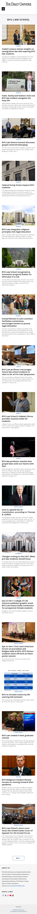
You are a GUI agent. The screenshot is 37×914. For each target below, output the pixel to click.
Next (18, 858)
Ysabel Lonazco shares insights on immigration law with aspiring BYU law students (18, 51)
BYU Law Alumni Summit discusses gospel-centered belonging (18, 143)
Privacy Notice (13, 911)
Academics (18, 553)
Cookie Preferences (22, 911)
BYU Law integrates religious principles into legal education (16, 230)
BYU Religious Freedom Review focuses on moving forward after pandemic (17, 782)
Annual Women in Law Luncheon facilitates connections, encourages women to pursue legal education (17, 322)
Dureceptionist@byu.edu (17, 886)
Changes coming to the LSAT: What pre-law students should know (18, 557)
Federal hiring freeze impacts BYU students (18, 186)
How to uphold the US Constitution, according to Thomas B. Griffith (18, 512)
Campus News (19, 691)
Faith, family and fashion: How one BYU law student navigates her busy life (18, 98)
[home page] (18, 4)
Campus (18, 46)
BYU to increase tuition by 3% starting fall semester (16, 695)
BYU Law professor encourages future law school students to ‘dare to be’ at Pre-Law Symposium (18, 372)
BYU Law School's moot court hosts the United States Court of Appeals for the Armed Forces (17, 830)
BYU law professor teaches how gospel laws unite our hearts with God (18, 463)
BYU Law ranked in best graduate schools (17, 736)
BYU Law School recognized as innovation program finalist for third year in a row (17, 274)
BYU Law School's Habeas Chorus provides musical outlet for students (17, 418)
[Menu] (3, 8)
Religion (18, 776)
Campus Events (18, 506)
